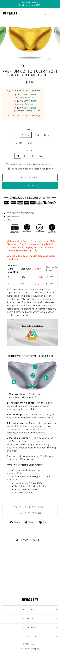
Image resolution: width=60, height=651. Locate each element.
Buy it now (30, 185)
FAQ (9, 219)
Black (41, 142)
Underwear (29, 627)
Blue (30, 142)
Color (30, 130)
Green (19, 142)
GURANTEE (13, 216)
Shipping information (30, 507)
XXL (41, 155)
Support (29, 618)
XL (32, 155)
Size (30, 150)
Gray (47, 135)
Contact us (29, 636)
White (13, 135)
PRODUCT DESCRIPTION (20, 213)
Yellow (25, 135)
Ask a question (30, 513)
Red (36, 135)
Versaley (29, 609)
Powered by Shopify (30, 649)
